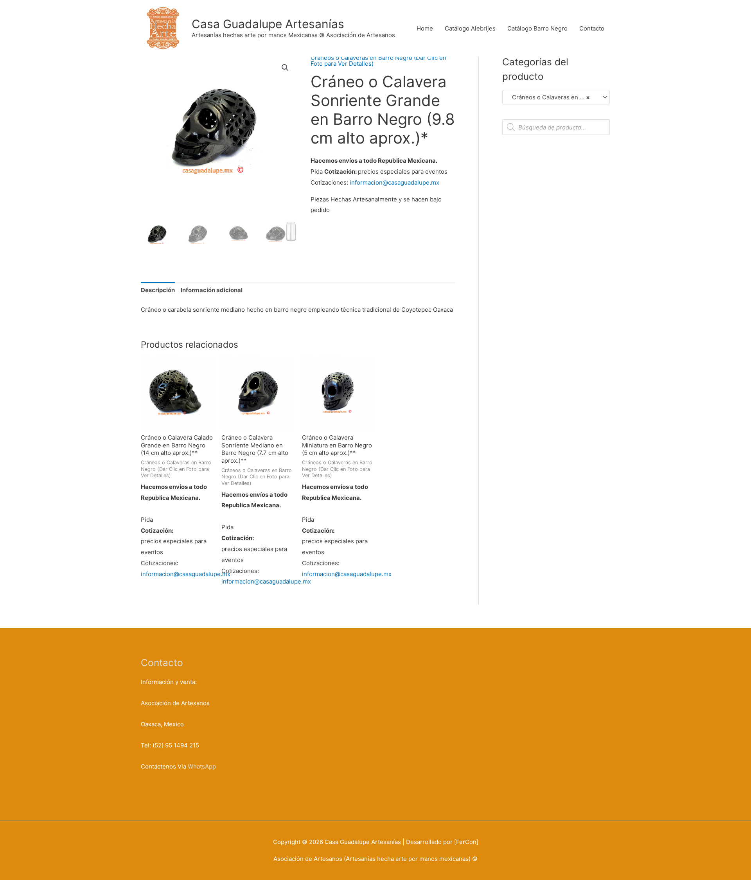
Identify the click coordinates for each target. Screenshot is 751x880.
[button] (285, 68)
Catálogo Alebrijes (470, 28)
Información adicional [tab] (212, 290)
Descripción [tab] (158, 290)
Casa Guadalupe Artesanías (268, 24)
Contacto (591, 28)
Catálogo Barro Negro (537, 28)
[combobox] (556, 97)
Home (425, 28)
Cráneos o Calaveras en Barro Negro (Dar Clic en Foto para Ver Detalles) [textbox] (552, 97)
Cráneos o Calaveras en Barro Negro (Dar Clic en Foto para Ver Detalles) (378, 60)
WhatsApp (202, 766)
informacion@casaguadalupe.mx (394, 182)
